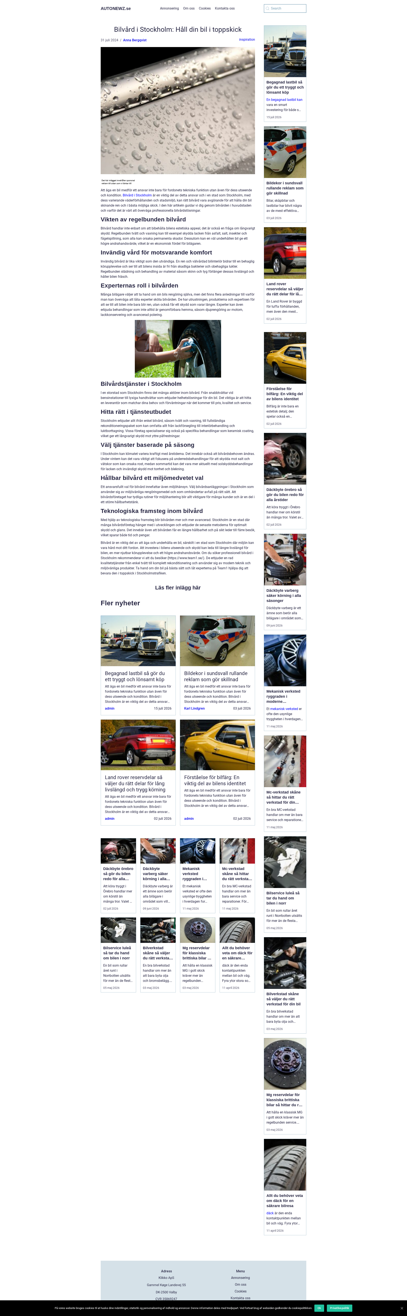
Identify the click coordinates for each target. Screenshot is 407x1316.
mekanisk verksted (284, 709)
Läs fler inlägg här (178, 588)
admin (109, 708)
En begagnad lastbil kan (284, 100)
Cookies (205, 8)
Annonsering (169, 8)
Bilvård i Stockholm (137, 195)
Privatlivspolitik (339, 1308)
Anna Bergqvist (134, 40)
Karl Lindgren (194, 708)
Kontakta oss (225, 8)
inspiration (247, 40)
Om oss (189, 8)
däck (270, 1213)
